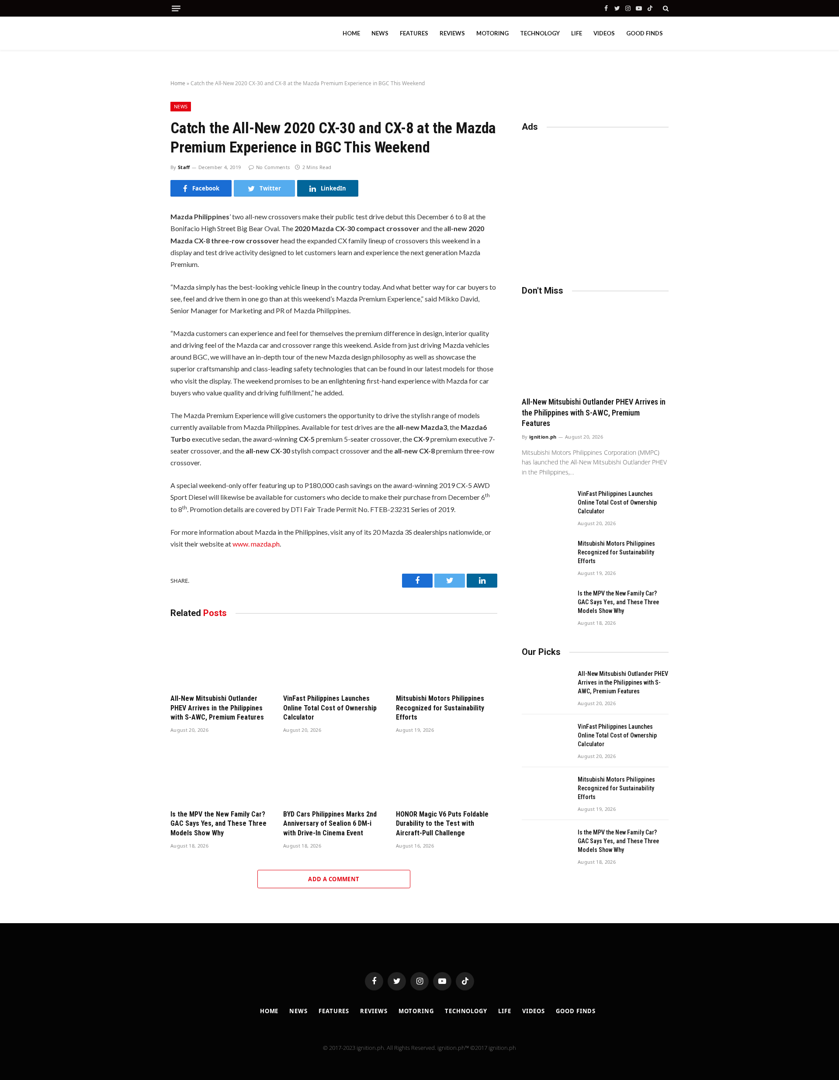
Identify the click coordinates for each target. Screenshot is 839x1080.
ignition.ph (543, 436)
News (379, 33)
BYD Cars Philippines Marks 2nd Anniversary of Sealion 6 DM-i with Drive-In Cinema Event (330, 824)
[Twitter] (139, 261)
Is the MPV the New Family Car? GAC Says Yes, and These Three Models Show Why (218, 824)
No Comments (273, 167)
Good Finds (644, 33)
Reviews (452, 33)
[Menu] (176, 8)
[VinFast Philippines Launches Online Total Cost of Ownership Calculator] (334, 658)
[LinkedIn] (139, 280)
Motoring (492, 33)
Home (351, 33)
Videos (604, 33)
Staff (184, 167)
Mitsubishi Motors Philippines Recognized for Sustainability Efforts (440, 708)
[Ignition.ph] (209, 33)
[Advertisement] (595, 204)
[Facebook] (139, 243)
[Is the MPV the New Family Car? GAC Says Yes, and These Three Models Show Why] (221, 774)
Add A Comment (333, 879)
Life (576, 33)
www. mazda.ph (256, 544)
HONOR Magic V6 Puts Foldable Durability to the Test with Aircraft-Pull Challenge (442, 824)
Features (414, 33)
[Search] (665, 8)
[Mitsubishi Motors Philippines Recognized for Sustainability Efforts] (446, 658)
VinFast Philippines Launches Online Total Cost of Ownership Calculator (330, 708)
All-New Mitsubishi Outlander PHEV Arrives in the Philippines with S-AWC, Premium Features (217, 708)
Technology (540, 33)
